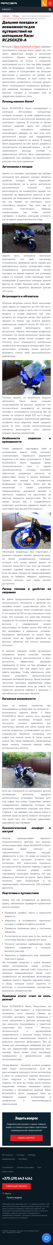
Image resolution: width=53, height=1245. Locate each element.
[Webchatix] (46, 1238)
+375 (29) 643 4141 (17, 1178)
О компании (7, 1167)
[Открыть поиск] (50, 9)
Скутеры (20, 1154)
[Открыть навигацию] (50, 3)
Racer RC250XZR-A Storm (27, 46)
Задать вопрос (26, 1138)
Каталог (6, 9)
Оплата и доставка (25, 1167)
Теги (39, 1167)
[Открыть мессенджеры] (44, 3)
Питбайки (22, 1158)
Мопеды (31, 1154)
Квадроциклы (8, 1158)
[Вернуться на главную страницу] (9, 3)
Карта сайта (7, 1171)
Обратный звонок (16, 1186)
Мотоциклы (7, 1154)
